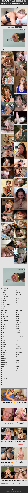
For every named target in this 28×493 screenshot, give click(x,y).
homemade (5, 320)
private (17, 374)
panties (17, 320)
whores (17, 360)
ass (3, 332)
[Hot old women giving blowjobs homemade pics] (7, 124)
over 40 (4, 328)
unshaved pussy (19, 352)
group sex (4, 384)
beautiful (4, 294)
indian (3, 324)
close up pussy (6, 304)
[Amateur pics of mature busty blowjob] (14, 17)
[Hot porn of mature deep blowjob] (7, 140)
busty (3, 298)
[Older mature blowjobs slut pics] (20, 173)
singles (17, 338)
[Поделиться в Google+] (8, 3)
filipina (4, 374)
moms (17, 314)
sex (16, 334)
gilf (3, 314)
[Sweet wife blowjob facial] (7, 218)
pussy (17, 326)
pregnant (17, 324)
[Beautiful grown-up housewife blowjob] (7, 59)
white (16, 384)
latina (16, 302)
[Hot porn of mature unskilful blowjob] (20, 56)
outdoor (17, 372)
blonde (4, 344)
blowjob (4, 346)
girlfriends (4, 378)
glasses (4, 380)
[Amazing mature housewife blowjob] (20, 233)
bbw (3, 336)
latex (16, 300)
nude (16, 368)
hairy (3, 318)
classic (4, 302)
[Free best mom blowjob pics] (20, 243)
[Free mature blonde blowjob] (20, 117)
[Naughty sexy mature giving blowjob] (7, 76)
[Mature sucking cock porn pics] (7, 108)
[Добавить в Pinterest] (15, 3)
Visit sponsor (18, 27)
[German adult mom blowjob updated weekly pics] (20, 163)
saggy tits (17, 330)
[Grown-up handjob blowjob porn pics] (7, 231)
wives (17, 362)
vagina (17, 356)
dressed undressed (7, 368)
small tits (17, 342)
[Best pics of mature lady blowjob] (7, 248)
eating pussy (5, 306)
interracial (18, 294)
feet (3, 372)
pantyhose (18, 322)
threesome (18, 348)
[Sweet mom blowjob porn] (7, 206)
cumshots (4, 364)
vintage (17, 382)
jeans (16, 296)
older (16, 370)
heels (16, 290)
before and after (6, 296)
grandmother (5, 316)
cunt (3, 366)
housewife (18, 292)
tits (16, 350)
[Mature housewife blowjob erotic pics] (7, 93)
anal (3, 330)
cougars (4, 358)
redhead (17, 328)
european (4, 310)
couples (4, 360)
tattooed (17, 380)
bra (3, 348)
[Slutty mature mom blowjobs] (20, 68)
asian (3, 292)
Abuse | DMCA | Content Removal (10, 488)
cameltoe (4, 352)
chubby (4, 300)
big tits (3, 340)
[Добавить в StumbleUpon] (19, 3)
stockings (17, 346)
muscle (17, 316)
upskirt (17, 354)
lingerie (17, 308)
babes (3, 334)
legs (16, 304)
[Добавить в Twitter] (23, 3)
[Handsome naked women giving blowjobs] (20, 214)
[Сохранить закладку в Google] (6, 3)
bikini (3, 342)
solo (16, 344)
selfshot (17, 332)
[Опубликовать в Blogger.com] (2, 3)
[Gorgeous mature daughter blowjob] (20, 256)
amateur (4, 290)
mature (17, 366)
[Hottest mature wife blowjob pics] (20, 223)
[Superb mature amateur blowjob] (20, 133)
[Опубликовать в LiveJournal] (13, 3)
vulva (16, 358)
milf (16, 312)
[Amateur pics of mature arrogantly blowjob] (20, 150)
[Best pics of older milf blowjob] (20, 183)
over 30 (4, 326)
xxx (16, 364)
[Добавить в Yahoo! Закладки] (26, 3)
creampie (4, 362)
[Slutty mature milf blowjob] (20, 198)
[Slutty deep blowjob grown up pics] (7, 162)
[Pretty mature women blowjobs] (7, 152)
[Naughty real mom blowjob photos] (20, 102)
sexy (16, 376)
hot (3, 322)
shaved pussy (19, 336)
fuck (3, 376)
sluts (16, 340)
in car (3, 354)
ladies (17, 298)
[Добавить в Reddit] (17, 3)
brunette (4, 350)
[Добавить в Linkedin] (10, 3)
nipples (17, 318)
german (4, 312)
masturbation (18, 310)
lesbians (17, 306)
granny (4, 382)
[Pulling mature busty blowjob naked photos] (7, 173)
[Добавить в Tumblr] (21, 3)
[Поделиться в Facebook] (4, 3)
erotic (3, 370)
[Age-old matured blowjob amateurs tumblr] (7, 188)
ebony (3, 308)
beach (3, 338)
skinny (17, 378)
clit (3, 356)
